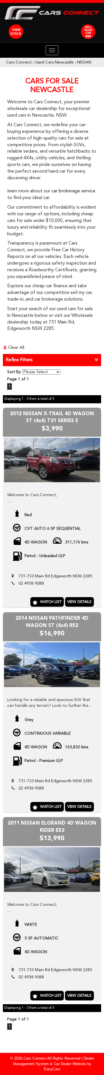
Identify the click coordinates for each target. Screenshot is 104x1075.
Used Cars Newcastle (54, 62)
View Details (79, 602)
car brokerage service (73, 191)
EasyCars (52, 1069)
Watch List (51, 602)
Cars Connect (18, 62)
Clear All (16, 348)
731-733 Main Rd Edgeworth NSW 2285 (55, 576)
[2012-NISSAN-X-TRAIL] (52, 460)
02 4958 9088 (31, 583)
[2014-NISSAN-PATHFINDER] (52, 664)
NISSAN (84, 62)
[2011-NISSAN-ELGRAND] (52, 869)
